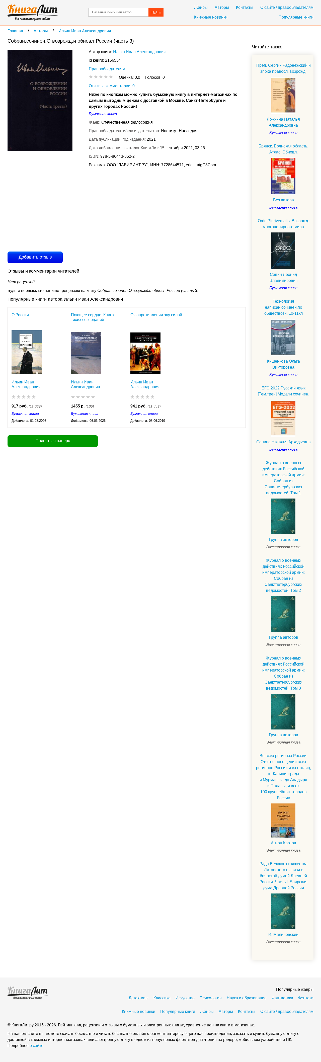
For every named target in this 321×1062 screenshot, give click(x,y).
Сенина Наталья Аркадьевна (283, 442)
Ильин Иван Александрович (139, 52)
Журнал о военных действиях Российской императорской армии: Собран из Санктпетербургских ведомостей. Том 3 (283, 673)
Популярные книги (296, 17)
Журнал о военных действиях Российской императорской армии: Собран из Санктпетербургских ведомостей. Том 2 (283, 575)
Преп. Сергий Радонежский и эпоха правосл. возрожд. (283, 68)
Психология (211, 998)
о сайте (36, 1045)
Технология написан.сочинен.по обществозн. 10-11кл (283, 307)
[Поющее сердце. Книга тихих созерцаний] (86, 352)
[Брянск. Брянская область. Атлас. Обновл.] (283, 176)
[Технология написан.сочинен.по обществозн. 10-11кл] (283, 337)
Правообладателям (107, 69)
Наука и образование (247, 998)
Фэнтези (305, 998)
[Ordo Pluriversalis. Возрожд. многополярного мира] (283, 250)
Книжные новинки (210, 17)
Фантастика (282, 998)
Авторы (222, 7)
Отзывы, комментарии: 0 (112, 86)
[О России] (27, 352)
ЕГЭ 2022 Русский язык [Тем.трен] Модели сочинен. (283, 391)
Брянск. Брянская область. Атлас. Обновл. (283, 149)
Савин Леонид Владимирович (283, 277)
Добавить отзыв (35, 257)
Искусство (185, 998)
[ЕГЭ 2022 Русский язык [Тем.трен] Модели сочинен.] (283, 418)
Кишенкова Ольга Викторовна (283, 364)
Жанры (201, 7)
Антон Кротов (283, 843)
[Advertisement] (99, 209)
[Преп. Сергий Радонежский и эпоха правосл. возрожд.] (283, 95)
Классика (162, 998)
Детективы (138, 998)
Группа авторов (283, 539)
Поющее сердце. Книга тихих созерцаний (92, 317)
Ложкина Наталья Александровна (283, 122)
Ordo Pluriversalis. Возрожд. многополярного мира (283, 224)
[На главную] (33, 13)
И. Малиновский (283, 934)
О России (20, 315)
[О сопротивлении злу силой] (145, 352)
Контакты (244, 7)
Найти (155, 12)
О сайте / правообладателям (286, 7)
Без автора (283, 200)
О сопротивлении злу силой (156, 315)
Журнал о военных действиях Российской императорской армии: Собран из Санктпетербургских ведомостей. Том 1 (283, 478)
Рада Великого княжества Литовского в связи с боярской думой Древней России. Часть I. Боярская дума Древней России (283, 876)
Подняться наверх (53, 441)
